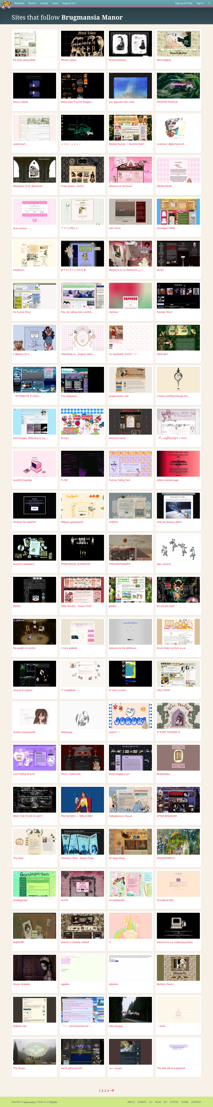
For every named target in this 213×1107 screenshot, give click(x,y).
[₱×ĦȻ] (82, 464)
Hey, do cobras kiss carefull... (77, 312)
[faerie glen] (178, 338)
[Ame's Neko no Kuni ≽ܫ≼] (178, 632)
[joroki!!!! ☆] (130, 716)
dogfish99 (18, 942)
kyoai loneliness (117, 59)
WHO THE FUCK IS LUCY (27, 816)
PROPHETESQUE (167, 102)
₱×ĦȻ (64, 480)
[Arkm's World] (34, 86)
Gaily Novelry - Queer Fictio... (77, 606)
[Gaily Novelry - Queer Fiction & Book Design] (82, 590)
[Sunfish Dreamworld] (34, 716)
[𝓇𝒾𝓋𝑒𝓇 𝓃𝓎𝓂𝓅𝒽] (130, 1052)
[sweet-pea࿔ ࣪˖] (34, 128)
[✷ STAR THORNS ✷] (178, 716)
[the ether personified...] (34, 44)
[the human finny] (34, 296)
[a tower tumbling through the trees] (178, 380)
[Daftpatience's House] (130, 800)
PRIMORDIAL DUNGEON (75, 564)
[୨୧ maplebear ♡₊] (82, 674)
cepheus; (114, 312)
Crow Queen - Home (72, 186)
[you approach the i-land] (130, 86)
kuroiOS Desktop (22, 480)
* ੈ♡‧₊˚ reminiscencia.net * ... (77, 1026)
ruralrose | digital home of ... (172, 144)
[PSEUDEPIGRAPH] (130, 548)
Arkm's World (20, 102)
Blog (158, 1102)
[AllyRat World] (178, 170)
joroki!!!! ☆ (114, 732)
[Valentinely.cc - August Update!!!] (82, 338)
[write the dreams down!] (178, 506)
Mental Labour (68, 59)
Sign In (200, 3)
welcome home (117, 438)
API (165, 1102)
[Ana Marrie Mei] (178, 884)
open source (29, 1101)
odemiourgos (116, 1026)
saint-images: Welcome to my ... (30, 438)
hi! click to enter (117, 690)
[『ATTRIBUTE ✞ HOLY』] (34, 380)
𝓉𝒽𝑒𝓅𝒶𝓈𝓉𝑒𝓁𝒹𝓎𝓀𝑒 (20, 228)
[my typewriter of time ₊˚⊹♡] (130, 338)
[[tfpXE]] (34, 590)
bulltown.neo (19, 1026)
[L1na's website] (82, 632)
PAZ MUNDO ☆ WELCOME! (77, 816)
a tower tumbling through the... (173, 396)
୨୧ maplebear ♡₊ (70, 690)
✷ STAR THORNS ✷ (168, 732)
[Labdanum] (34, 254)
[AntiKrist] (130, 506)
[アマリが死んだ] (82, 212)
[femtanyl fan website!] (34, 506)
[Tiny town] (34, 842)
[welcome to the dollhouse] (130, 632)
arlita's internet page (167, 480)
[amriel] (178, 254)
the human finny (21, 312)
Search (32, 3)
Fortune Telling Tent (119, 480)
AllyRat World (164, 186)
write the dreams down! (169, 522)
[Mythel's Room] (178, 968)
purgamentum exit (118, 396)
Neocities (16, 1101)
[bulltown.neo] (34, 1010)
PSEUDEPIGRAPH (119, 564)
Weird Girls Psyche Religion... (77, 102)
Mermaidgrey (164, 59)
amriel (160, 269)
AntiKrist (113, 522)
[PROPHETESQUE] (178, 86)
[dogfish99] (34, 926)
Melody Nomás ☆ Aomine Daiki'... (127, 144)
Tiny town (18, 858)
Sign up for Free (183, 3)
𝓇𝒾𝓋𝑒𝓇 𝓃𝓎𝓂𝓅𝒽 (115, 1068)
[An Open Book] (130, 842)
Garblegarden (20, 900)
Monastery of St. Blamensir (28, 186)
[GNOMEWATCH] (178, 842)
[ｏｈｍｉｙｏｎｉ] (82, 128)
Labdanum (18, 269)
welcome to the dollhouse (122, 648)
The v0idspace (69, 396)
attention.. (114, 984)
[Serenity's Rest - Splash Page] (82, 842)
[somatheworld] (130, 884)
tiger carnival (164, 564)
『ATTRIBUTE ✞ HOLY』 (27, 396)
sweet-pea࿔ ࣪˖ (20, 144)
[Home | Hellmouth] (82, 758)
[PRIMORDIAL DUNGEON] (82, 548)
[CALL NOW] (178, 674)
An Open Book (117, 858)
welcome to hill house (120, 186)
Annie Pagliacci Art (119, 774)
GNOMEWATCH (166, 858)
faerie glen (162, 354)
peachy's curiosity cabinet (75, 942)
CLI (150, 1102)
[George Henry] (178, 296)
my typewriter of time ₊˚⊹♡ (123, 354)
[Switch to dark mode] (209, 3)
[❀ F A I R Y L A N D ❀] (82, 254)
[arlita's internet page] (178, 464)
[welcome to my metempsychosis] (178, 926)
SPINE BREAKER (167, 816)
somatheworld (116, 900)
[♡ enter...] (178, 1010)
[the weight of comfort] (34, 632)
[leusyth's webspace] (34, 548)
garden (112, 606)
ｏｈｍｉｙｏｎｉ (71, 144)
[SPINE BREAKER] (178, 800)
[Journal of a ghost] (34, 674)
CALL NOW (163, 690)
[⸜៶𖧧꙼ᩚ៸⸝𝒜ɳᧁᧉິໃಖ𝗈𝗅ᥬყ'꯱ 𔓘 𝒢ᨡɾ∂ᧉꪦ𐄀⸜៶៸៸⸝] (178, 422)
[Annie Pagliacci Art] (130, 758)
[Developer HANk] (178, 212)
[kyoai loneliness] (130, 44)
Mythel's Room (165, 984)
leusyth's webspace (23, 564)
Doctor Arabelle (21, 984)
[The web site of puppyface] (178, 1052)
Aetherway (67, 732)
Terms (185, 1102)
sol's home (115, 228)
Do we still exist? (166, 606)
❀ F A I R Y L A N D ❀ (73, 269)
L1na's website (69, 648)
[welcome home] (130, 422)
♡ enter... (162, 1026)
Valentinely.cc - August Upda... (77, 354)
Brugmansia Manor (92, 17)
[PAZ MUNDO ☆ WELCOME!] (82, 800)
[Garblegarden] (34, 884)
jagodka (65, 984)
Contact (196, 1102)
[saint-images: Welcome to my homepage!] (34, 422)
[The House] (34, 1052)
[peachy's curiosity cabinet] (82, 926)
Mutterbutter (163, 774)
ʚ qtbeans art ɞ (21, 354)
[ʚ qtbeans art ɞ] (34, 338)
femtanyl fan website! (24, 522)
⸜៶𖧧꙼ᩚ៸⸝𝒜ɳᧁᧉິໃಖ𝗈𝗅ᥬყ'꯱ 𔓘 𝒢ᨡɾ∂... (172, 438)
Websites (19, 3)
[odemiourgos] (130, 1010)
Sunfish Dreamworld (24, 732)
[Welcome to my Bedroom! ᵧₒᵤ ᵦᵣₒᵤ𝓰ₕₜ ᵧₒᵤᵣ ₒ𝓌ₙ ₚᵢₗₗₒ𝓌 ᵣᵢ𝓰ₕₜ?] (130, 254)
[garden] (130, 590)
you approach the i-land (121, 102)
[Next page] (112, 1090)
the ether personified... (25, 59)
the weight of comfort (24, 648)
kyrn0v (64, 900)
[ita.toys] (82, 422)
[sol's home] (130, 212)
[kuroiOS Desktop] (34, 464)
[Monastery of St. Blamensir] (34, 170)
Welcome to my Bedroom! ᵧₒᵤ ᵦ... (126, 269)
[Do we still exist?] (178, 590)
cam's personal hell (71, 1068)
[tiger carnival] (178, 548)
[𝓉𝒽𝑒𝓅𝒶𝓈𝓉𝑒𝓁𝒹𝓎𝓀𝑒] (34, 212)
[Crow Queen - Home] (82, 170)
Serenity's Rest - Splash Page (77, 858)
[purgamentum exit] (130, 380)
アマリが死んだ (69, 228)
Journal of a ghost (22, 690)
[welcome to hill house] (130, 170)
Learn (55, 3)
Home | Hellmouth (71, 774)
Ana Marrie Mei (165, 900)
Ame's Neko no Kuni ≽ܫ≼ (171, 648)
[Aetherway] (82, 716)
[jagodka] (82, 968)
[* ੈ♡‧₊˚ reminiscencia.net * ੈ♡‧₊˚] (82, 1010)
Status (174, 1102)
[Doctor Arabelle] (34, 968)
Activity (44, 3)
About (131, 1102)
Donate (142, 1102)
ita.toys (65, 438)
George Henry (164, 312)
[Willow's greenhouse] (82, 506)
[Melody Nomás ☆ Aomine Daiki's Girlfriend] (130, 128)
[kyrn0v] (82, 884)
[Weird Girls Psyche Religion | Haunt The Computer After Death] (82, 86)
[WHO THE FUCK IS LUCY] (34, 800)
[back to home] (6, 4)
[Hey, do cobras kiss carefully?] (82, 296)
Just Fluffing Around (24, 774)
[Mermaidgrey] (178, 44)
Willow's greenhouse (72, 522)
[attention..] (130, 968)
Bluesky (53, 1101)
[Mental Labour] (82, 44)
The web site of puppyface (171, 1068)
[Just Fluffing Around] (34, 758)
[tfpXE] (16, 606)
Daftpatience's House (120, 816)
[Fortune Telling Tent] (130, 464)
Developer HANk (166, 228)
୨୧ (110, 942)
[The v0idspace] (82, 380)
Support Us (68, 3)
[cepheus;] (130, 296)
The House (19, 1068)
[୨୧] (130, 926)
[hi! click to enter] (130, 674)
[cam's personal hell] (82, 1052)
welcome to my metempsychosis (175, 942)
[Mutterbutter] (178, 758)
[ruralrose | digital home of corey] (178, 128)
